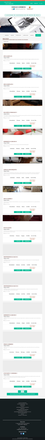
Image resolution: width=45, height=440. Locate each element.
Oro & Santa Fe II (8, 84)
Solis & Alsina (7, 227)
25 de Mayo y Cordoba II (10, 373)
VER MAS (18, 68)
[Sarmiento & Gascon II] (22, 308)
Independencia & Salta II (11, 256)
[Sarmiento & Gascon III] (22, 134)
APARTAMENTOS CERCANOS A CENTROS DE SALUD (22, 411)
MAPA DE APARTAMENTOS (22, 412)
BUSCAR (38, 35)
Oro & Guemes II (8, 198)
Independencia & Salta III (11, 286)
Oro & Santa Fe (8, 56)
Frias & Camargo (8, 344)
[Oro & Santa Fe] (22, 49)
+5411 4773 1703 (7, 2)
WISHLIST (36, 3)
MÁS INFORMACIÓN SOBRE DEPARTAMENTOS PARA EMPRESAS (22, 394)
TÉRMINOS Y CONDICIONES (22, 415)
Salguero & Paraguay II (10, 112)
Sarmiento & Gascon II (10, 315)
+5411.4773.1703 (23, 428)
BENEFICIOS (22, 408)
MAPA (31, 3)
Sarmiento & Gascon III (10, 141)
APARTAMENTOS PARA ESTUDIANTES (22, 407)
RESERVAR (27, 68)
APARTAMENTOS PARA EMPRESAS (22, 409)
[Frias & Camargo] (22, 337)
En (41, 3)
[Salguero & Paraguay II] (22, 105)
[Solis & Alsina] (22, 221)
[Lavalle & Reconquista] (22, 163)
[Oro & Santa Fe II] (22, 77)
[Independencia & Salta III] (22, 279)
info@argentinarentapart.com (22, 429)
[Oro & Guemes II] (22, 192)
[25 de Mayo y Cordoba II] (22, 366)
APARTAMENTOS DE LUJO (22, 410)
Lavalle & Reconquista (10, 169)
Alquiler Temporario (23, 402)
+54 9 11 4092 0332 (9, 3)
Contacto (22, 406)
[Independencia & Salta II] (22, 250)
